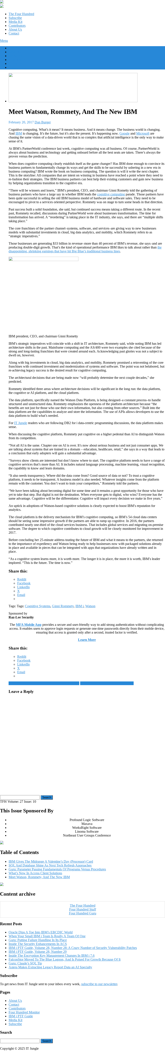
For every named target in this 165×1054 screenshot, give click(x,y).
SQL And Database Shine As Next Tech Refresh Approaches (50, 865)
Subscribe (15, 18)
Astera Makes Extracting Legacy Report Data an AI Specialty (50, 967)
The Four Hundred (21, 14)
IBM (18, 133)
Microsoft (142, 133)
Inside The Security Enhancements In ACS (38, 944)
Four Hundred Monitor (24, 1012)
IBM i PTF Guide (21, 1016)
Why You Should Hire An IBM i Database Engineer (44, 683)
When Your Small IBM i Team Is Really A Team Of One (47, 936)
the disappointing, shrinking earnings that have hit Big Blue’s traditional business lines (85, 249)
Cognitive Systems (37, 606)
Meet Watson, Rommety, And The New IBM (39, 877)
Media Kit (15, 22)
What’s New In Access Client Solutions (107, 683)
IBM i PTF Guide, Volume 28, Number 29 (38, 951)
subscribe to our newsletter (99, 984)
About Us (15, 29)
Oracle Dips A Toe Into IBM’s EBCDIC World (41, 932)
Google (124, 133)
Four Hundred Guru (82, 913)
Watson (90, 606)
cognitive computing (111, 194)
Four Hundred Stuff (82, 909)
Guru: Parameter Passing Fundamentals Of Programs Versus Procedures (57, 869)
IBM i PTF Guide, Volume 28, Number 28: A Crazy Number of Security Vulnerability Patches (73, 948)
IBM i (79, 606)
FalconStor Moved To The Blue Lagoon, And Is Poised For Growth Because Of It (65, 959)
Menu (4, 40)
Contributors (17, 25)
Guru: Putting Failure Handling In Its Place (38, 940)
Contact (14, 33)
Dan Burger (43, 122)
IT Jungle (20, 423)
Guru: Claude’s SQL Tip (25, 963)
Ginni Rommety (63, 606)
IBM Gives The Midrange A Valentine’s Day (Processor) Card (51, 861)
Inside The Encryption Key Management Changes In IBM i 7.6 (52, 955)
